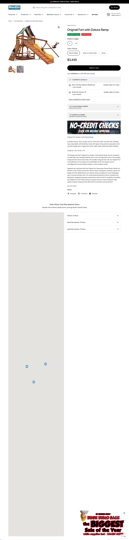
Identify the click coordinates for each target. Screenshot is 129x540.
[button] (114, 7)
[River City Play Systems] (14, 7)
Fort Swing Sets (18, 21)
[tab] (76, 87)
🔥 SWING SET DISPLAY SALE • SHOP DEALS (64, 2)
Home (10, 21)
